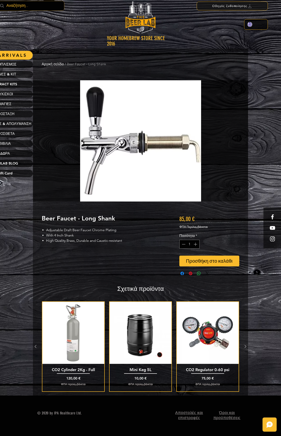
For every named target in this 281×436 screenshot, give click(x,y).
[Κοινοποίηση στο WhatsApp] (199, 273)
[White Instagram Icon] (272, 239)
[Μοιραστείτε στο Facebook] (182, 273)
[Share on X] (207, 273)
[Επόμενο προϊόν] (245, 346)
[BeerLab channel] (272, 228)
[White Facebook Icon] (272, 217)
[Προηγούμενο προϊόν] (35, 346)
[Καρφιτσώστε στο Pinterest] (190, 273)
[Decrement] (183, 244)
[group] (140, 346)
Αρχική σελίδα (53, 64)
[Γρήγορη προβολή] (73, 333)
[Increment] (196, 244)
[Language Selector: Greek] (256, 24)
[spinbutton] (189, 244)
